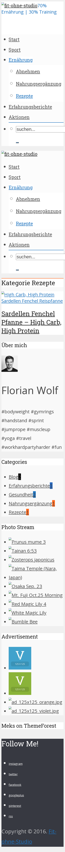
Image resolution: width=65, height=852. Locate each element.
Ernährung (21, 60)
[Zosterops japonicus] (31, 559)
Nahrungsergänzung (38, 84)
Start (14, 39)
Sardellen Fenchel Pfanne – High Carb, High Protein (31, 322)
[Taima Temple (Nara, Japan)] (36, 577)
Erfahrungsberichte (30, 107)
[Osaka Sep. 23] (25, 586)
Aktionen (19, 117)
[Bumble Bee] (23, 621)
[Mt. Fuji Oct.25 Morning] (36, 595)
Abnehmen (28, 71)
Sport (15, 50)
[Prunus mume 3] (27, 542)
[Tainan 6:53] (23, 550)
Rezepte (24, 96)
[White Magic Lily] (27, 612)
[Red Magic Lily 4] (27, 604)
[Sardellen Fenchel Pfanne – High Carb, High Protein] (32, 301)
